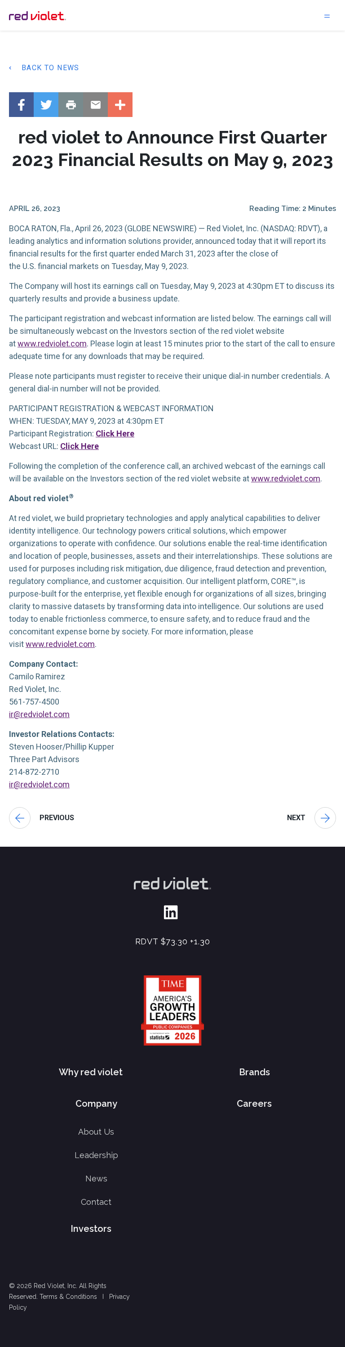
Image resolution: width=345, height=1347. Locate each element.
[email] (95, 104)
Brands (254, 1072)
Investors (91, 1228)
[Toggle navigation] (327, 15)
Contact (96, 1202)
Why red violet (91, 1072)
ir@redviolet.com (39, 714)
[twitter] (46, 104)
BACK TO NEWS (51, 67)
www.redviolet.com (52, 343)
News (96, 1178)
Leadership (96, 1155)
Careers (254, 1103)
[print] (70, 104)
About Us (96, 1131)
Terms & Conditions (68, 1296)
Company (96, 1103)
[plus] (120, 104)
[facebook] (21, 104)
